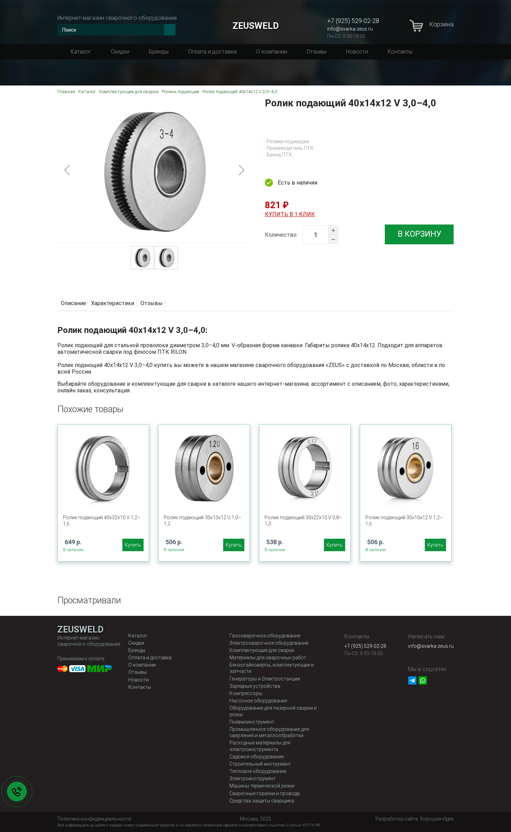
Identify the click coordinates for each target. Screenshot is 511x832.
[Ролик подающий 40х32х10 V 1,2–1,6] (103, 467)
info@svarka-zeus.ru (350, 29)
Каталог (81, 51)
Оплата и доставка (212, 51)
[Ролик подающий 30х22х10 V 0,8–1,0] (305, 467)
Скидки (120, 51)
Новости (357, 51)
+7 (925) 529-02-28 (353, 20)
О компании (271, 51)
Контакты (400, 51)
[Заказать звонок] (17, 791)
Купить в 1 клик (290, 214)
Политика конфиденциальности (94, 819)
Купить (133, 545)
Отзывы (316, 51)
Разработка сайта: (414, 819)
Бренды (159, 51)
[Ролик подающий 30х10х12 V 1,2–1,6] (405, 467)
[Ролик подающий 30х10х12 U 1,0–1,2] (204, 467)
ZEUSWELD (256, 26)
